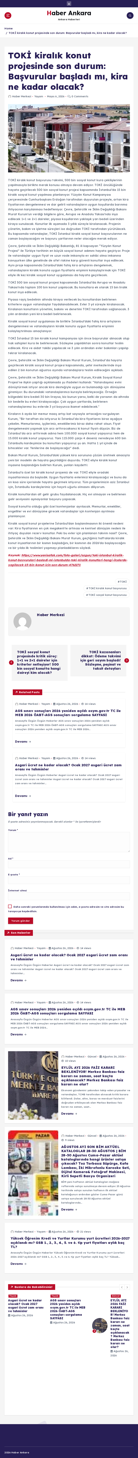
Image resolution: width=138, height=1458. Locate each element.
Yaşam (38, 96)
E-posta (14, 874)
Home (8, 28)
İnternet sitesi (17, 890)
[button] (122, 1287)
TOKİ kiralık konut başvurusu (108, 588)
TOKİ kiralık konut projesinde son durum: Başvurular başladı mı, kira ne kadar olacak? (68, 33)
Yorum (13, 830)
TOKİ (123, 581)
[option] (27, 1352)
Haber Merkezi (21, 96)
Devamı (21, 741)
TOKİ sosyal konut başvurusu (107, 595)
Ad (10, 858)
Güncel (92, 1056)
